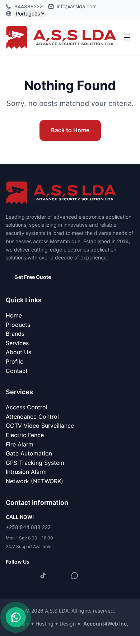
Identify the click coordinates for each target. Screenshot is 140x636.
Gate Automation (29, 453)
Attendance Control (32, 416)
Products (18, 324)
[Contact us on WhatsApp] (16, 617)
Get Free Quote (32, 277)
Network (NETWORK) (34, 481)
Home (14, 315)
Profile (14, 361)
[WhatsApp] (74, 575)
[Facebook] (11, 575)
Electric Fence (25, 435)
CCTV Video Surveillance (40, 425)
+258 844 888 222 (28, 527)
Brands (15, 333)
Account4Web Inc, (105, 624)
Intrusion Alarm (26, 471)
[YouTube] (59, 575)
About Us (18, 352)
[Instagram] (27, 575)
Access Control (26, 407)
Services (17, 343)
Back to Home (70, 130)
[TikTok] (43, 575)
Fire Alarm (19, 444)
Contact (17, 370)
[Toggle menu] (127, 37)
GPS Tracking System (35, 462)
